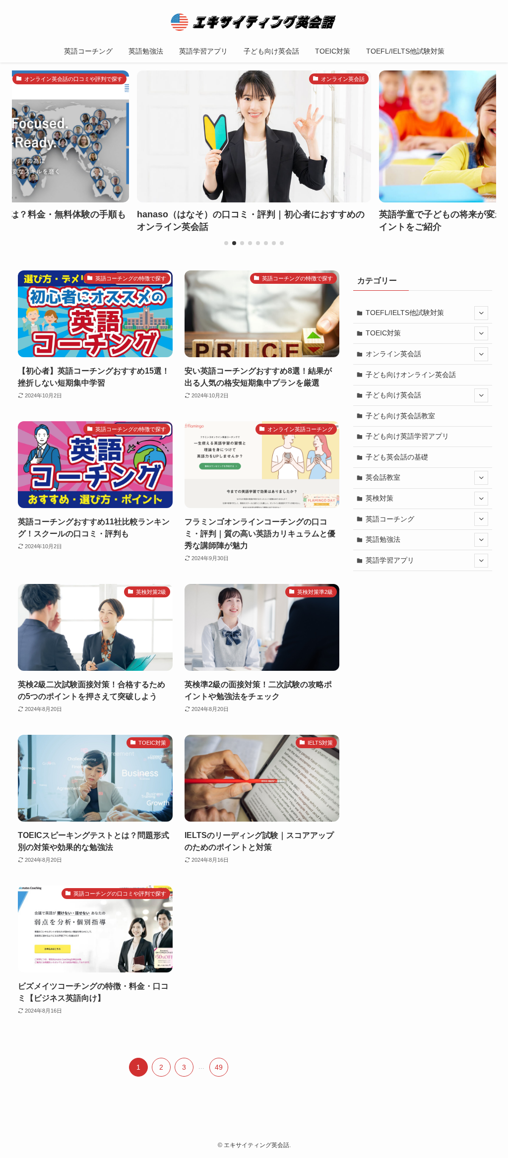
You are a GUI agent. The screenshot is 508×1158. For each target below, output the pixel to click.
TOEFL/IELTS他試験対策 (405, 313)
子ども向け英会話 (393, 395)
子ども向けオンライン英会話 (411, 375)
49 (219, 1067)
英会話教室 (383, 477)
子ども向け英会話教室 (400, 416)
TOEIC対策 (383, 333)
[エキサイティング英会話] (254, 22)
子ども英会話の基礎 (397, 457)
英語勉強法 (383, 539)
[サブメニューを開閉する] (481, 313)
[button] (226, 243)
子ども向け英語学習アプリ (407, 436)
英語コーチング (390, 519)
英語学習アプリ (390, 560)
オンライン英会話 (393, 354)
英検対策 (379, 498)
